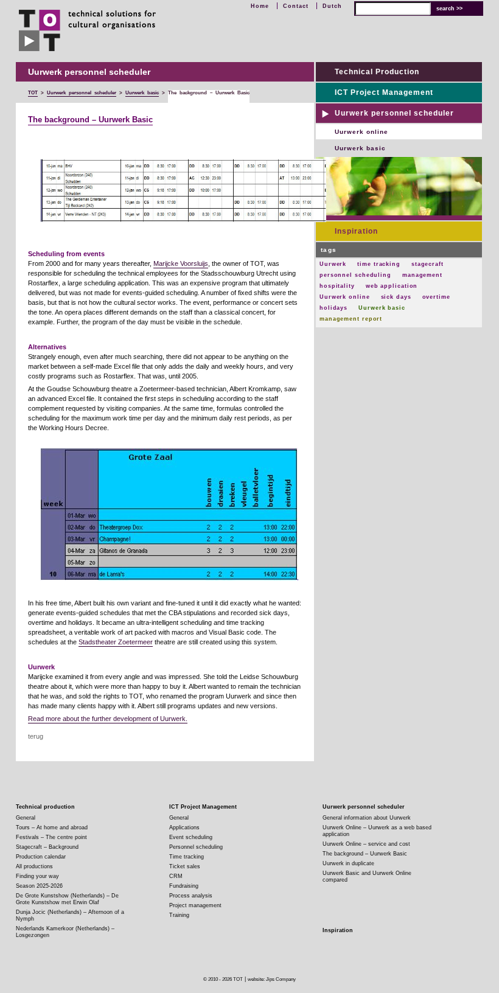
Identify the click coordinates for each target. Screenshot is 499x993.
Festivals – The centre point (51, 837)
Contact (296, 6)
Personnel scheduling (196, 847)
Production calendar (41, 857)
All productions (34, 866)
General (25, 818)
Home (260, 6)
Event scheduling (190, 837)
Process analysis (190, 896)
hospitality (337, 286)
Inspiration (356, 231)
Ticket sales (184, 866)
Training (179, 915)
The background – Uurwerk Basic (90, 120)
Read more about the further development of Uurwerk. (107, 718)
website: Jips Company (272, 979)
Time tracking (186, 857)
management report (350, 319)
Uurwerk (332, 264)
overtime (436, 297)
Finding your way (37, 876)
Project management (195, 905)
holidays (333, 308)
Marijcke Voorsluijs (180, 263)
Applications (184, 827)
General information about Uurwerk (367, 818)
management (422, 275)
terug (35, 736)
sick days (396, 297)
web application (392, 286)
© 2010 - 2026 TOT (223, 979)
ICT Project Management (384, 92)
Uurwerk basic (360, 148)
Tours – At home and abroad (52, 827)
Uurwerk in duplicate (348, 863)
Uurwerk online (361, 131)
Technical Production (377, 72)
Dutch (332, 6)
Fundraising (183, 886)
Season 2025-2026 (39, 886)
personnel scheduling (355, 275)
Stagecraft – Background (47, 847)
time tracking (378, 264)
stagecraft (427, 264)
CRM (176, 876)
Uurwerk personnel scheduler (394, 113)
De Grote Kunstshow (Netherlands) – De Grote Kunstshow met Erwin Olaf (67, 899)
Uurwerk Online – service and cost (366, 844)
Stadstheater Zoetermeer (116, 642)
